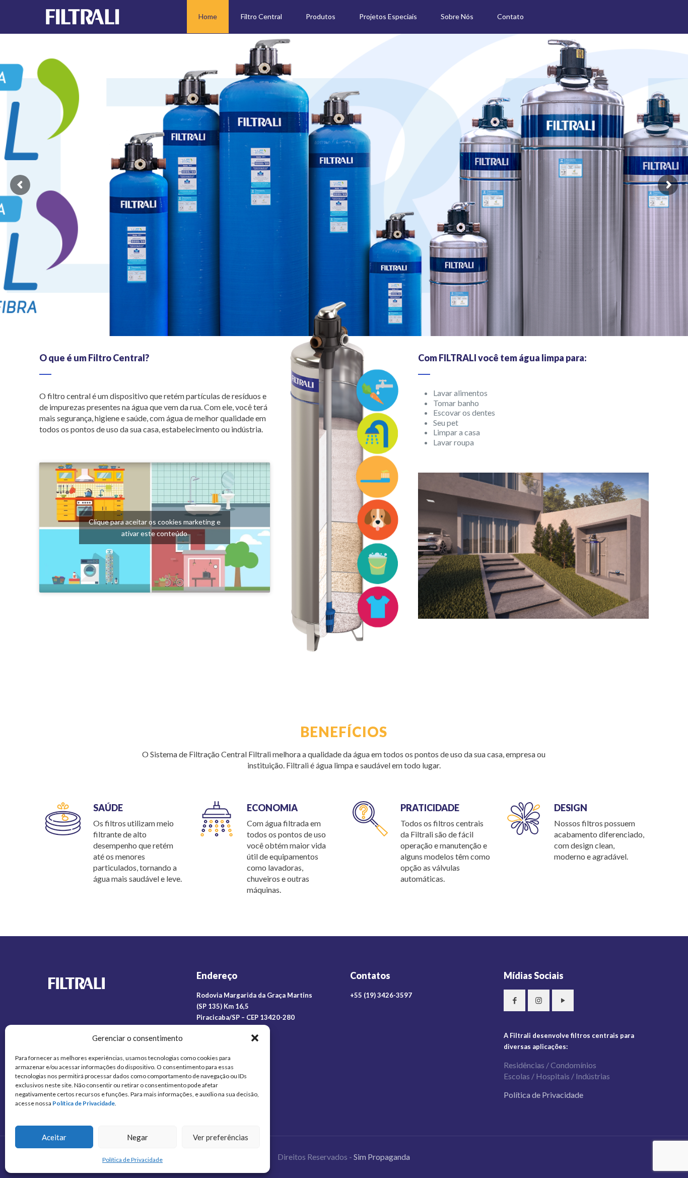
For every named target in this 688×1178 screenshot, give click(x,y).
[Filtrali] (82, 16)
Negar (137, 1137)
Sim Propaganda (382, 1156)
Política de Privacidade (132, 1159)
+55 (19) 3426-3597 (381, 995)
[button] (255, 1038)
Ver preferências (220, 1137)
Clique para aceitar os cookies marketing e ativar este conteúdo (155, 527)
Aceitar (54, 1137)
